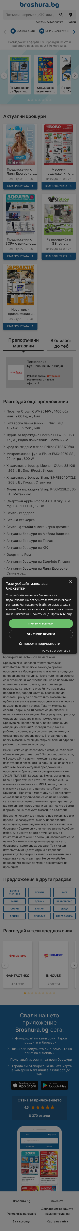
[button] (39, 643)
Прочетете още (62, 614)
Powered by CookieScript (57, 650)
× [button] (70, 581)
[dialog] (39, 615)
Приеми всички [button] (40, 623)
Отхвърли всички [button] (41, 634)
